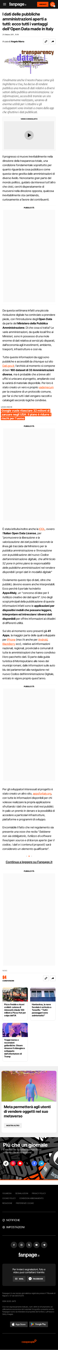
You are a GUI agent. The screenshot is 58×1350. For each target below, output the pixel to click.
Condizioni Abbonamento (31, 1198)
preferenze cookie (25, 1203)
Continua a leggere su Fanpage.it (29, 862)
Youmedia (7, 1193)
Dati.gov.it (8, 365)
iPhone (11, 639)
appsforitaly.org (42, 793)
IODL (42, 529)
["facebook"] (34, 1163)
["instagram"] (13, 1163)
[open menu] (3, 4)
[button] (53, 41)
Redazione (7, 1203)
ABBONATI (42, 4)
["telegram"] (41, 1163)
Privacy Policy (39, 1193)
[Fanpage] (29, 1255)
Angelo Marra (17, 41)
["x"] (27, 1163)
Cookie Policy (9, 1198)
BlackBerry (8, 643)
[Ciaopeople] (29, 1342)
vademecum (46, 387)
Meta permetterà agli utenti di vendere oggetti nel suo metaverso (27, 1111)
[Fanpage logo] (17, 4)
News (4, 971)
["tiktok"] (6, 1163)
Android (42, 639)
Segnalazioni (21, 1193)
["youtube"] (20, 1163)
